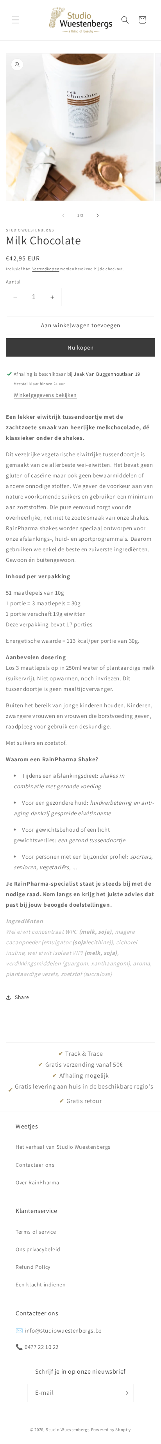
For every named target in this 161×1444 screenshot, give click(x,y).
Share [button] (22, 997)
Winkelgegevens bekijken (45, 394)
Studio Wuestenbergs (67, 1429)
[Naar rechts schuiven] (97, 215)
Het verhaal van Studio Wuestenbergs (63, 1146)
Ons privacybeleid (38, 1249)
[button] (15, 20)
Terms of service (36, 1231)
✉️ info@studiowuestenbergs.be (59, 1330)
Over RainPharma (37, 1182)
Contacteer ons (35, 1164)
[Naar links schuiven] (63, 215)
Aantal (13, 281)
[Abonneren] (125, 1393)
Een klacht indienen (41, 1284)
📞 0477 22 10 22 (37, 1347)
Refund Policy (33, 1266)
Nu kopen (81, 347)
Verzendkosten (45, 268)
